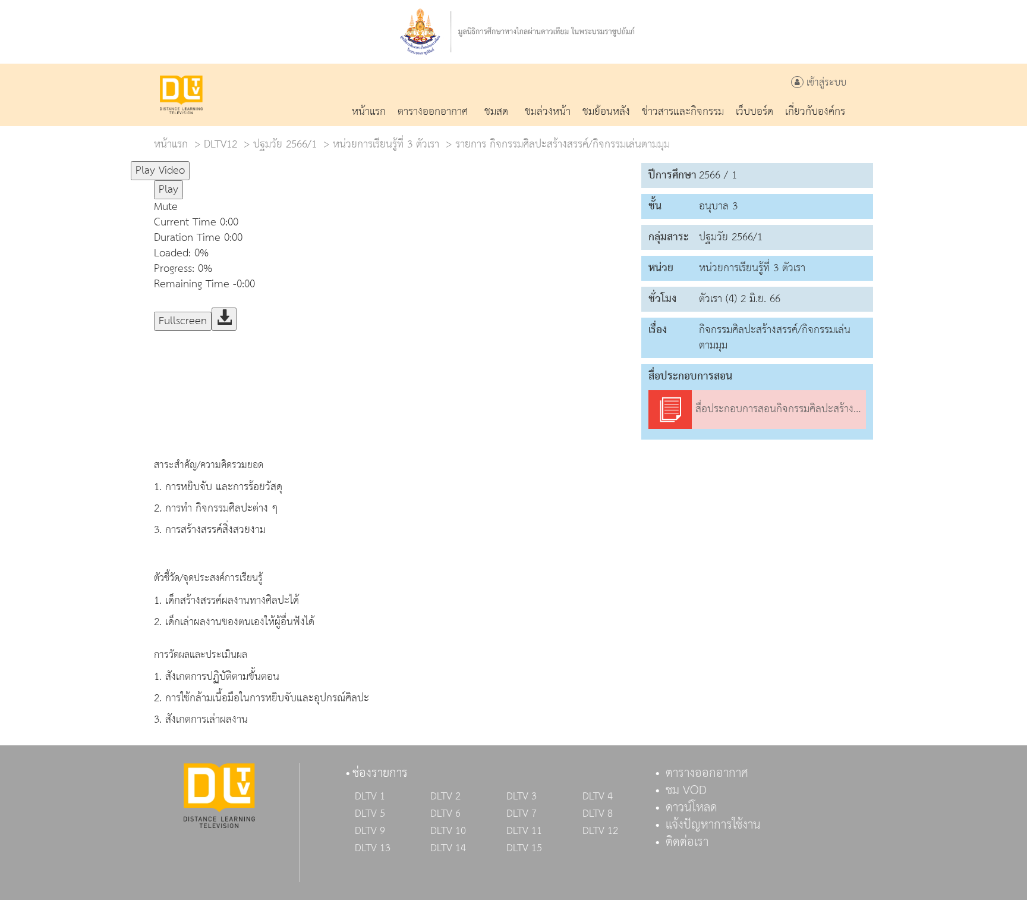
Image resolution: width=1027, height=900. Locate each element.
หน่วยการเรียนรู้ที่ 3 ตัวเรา (386, 144)
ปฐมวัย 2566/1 (285, 144)
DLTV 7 (521, 814)
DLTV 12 (600, 831)
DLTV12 (220, 144)
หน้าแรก (171, 144)
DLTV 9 (370, 831)
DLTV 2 (445, 796)
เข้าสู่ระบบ (825, 83)
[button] (391, 207)
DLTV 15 (524, 848)
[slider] (248, 165)
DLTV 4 (597, 796)
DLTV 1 (370, 796)
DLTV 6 (445, 814)
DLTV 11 (524, 831)
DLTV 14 (448, 848)
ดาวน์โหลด (691, 808)
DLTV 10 (448, 831)
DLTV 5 (370, 814)
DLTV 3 (521, 796)
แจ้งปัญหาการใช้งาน (713, 825)
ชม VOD (686, 790)
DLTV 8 (597, 814)
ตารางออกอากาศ (707, 773)
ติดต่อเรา (687, 842)
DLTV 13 (372, 848)
